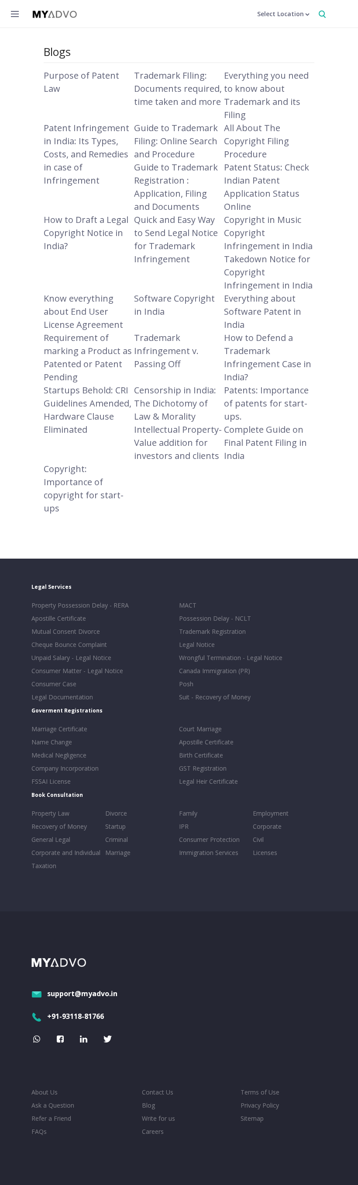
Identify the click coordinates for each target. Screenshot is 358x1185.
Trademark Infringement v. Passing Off (166, 351)
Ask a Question (52, 1105)
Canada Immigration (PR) (214, 671)
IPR (184, 826)
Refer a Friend (51, 1118)
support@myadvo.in (82, 993)
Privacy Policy (260, 1105)
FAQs (39, 1131)
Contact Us (157, 1092)
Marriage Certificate (59, 729)
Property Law (50, 813)
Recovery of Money (59, 826)
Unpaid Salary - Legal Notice (71, 657)
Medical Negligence (58, 755)
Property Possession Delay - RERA (80, 605)
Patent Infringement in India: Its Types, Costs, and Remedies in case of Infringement (86, 154)
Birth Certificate (201, 755)
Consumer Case (53, 684)
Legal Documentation (62, 697)
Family (188, 813)
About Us (44, 1092)
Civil (258, 839)
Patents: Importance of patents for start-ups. (266, 403)
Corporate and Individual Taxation (65, 859)
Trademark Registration (212, 631)
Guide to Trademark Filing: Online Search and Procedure (176, 141)
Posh (186, 684)
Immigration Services (208, 852)
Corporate (267, 826)
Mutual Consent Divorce (65, 631)
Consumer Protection (209, 839)
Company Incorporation (65, 768)
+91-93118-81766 (75, 1016)
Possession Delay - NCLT (215, 618)
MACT (187, 605)
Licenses (265, 852)
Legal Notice (197, 644)
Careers (153, 1131)
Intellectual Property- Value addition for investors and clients (178, 443)
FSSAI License (51, 781)
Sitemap (252, 1118)
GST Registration (203, 768)
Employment (271, 813)
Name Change (51, 742)
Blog (148, 1105)
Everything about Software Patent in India (262, 311)
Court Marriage (200, 729)
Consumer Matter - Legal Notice (77, 671)
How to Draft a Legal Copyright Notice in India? (86, 233)
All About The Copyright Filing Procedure (256, 141)
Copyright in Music (262, 220)
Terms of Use (260, 1092)
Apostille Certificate (58, 618)
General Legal (50, 839)
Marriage (118, 852)
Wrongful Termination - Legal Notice (230, 657)
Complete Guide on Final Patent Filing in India (265, 443)
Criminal (116, 839)
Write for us (158, 1118)
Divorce (116, 813)
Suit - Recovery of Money (215, 697)
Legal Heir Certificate (208, 781)
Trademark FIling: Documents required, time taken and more (178, 89)
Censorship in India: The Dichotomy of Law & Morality (175, 403)
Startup (115, 826)
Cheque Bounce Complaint (69, 644)
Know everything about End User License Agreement (83, 311)
